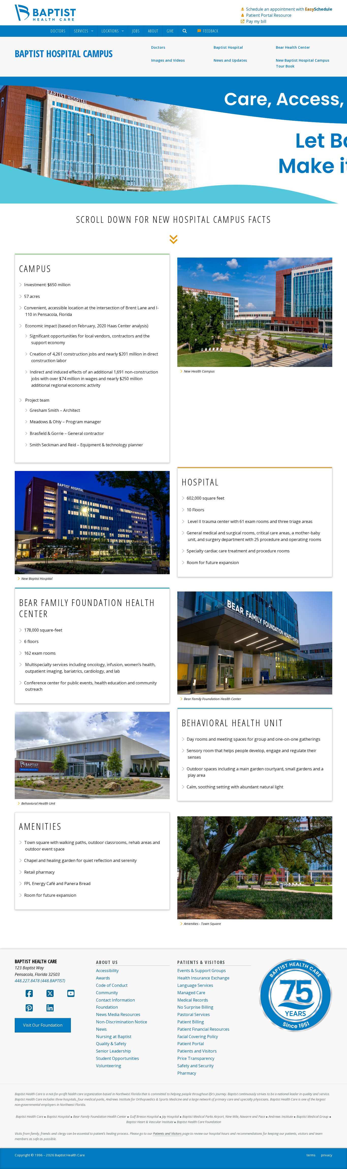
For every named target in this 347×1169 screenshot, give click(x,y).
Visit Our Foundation (42, 1025)
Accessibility (107, 970)
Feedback (210, 31)
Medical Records (192, 1000)
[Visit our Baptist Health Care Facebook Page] (29, 995)
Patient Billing (190, 1022)
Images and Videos (168, 60)
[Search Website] (185, 31)
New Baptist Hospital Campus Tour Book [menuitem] (302, 63)
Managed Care (191, 992)
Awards (103, 978)
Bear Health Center (293, 47)
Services (81, 31)
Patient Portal (190, 1043)
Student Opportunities (117, 1058)
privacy (326, 1155)
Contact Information (115, 1000)
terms (311, 1155)
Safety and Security (195, 1066)
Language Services (195, 985)
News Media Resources (118, 1014)
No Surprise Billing (195, 1007)
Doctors (58, 31)
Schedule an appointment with (289, 9)
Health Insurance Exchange (203, 978)
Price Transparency (195, 1058)
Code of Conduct (112, 985)
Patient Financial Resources (203, 1029)
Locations (110, 31)
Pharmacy (186, 1073)
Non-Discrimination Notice (121, 1022)
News (101, 1029)
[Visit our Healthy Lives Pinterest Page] (29, 1009)
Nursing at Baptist (113, 1036)
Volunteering (108, 1066)
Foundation (107, 1007)
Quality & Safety (111, 1043)
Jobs (136, 31)
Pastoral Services (193, 1014)
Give (170, 31)
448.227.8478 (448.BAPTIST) (40, 981)
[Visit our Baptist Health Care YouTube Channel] (71, 995)
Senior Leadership (113, 1051)
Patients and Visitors (197, 1051)
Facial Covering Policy (197, 1036)
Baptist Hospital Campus (64, 53)
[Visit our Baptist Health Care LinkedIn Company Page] (50, 1009)
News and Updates (230, 60)
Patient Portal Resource (268, 15)
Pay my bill (256, 21)
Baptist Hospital (228, 47)
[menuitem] (58, 31)
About (153, 31)
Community (107, 992)
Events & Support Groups (201, 970)
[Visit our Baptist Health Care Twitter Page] (50, 995)
